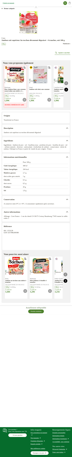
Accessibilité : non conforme (60, 442)
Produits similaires (36, 311)
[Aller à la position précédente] (66, 83)
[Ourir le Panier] (70, 3)
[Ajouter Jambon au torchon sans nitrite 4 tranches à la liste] (25, 259)
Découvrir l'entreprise (59, 449)
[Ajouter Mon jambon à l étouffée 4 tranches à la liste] (50, 259)
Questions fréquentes (38, 441)
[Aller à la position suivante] (66, 90)
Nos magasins (36, 438)
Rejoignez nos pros (41, 453)
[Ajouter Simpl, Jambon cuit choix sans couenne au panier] (49, 100)
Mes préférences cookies (38, 448)
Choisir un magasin (8, 3)
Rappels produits (37, 444)
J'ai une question (17, 435)
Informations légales (58, 436)
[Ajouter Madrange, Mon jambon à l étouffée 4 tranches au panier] (50, 291)
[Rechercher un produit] (65, 3)
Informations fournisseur (60, 439)
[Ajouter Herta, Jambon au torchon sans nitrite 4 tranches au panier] (25, 291)
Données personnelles (58, 433)
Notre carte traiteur (59, 452)
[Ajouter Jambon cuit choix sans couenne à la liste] (49, 67)
